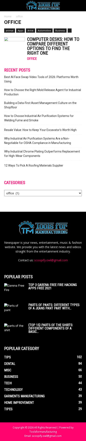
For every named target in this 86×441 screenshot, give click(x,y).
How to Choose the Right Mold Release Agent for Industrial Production (42, 92)
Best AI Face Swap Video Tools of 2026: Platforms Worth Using (41, 79)
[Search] (80, 5)
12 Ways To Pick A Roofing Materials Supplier (33, 165)
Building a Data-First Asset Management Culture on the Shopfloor (40, 105)
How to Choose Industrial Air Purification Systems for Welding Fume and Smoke (39, 118)
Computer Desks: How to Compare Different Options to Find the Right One (53, 46)
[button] (7, 5)
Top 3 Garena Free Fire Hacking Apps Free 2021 (52, 286)
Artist (30, 30)
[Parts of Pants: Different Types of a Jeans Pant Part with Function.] (14, 309)
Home (7, 16)
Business (60, 30)
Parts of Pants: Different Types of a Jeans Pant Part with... (54, 306)
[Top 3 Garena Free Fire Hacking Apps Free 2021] (14, 290)
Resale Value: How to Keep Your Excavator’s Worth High (40, 130)
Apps (20, 30)
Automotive (44, 30)
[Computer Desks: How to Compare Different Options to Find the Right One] (14, 44)
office (32, 58)
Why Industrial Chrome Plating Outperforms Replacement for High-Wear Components (42, 154)
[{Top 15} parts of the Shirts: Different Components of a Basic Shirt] (14, 330)
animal (9, 30)
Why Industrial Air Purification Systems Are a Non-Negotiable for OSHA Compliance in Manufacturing (37, 141)
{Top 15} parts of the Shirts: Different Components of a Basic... (50, 328)
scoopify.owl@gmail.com (51, 260)
